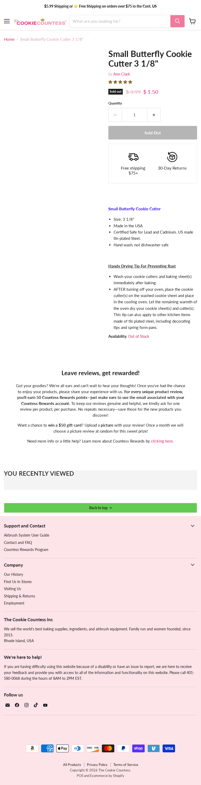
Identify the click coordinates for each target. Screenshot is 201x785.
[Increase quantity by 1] (154, 114)
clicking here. (162, 441)
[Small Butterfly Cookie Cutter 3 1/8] (11, 161)
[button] (120, 81)
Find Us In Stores (18, 581)
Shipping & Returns (19, 596)
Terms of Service (125, 765)
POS (80, 776)
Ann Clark (121, 74)
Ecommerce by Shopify (107, 776)
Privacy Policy (97, 765)
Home (9, 39)
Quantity (115, 103)
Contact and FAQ (18, 542)
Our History (13, 574)
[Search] (177, 21)
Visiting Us (12, 588)
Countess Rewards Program (26, 549)
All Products (72, 765)
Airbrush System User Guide (26, 535)
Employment (14, 603)
